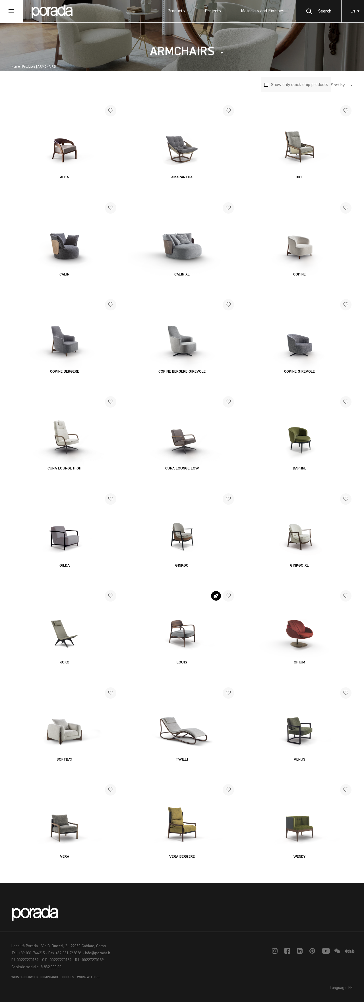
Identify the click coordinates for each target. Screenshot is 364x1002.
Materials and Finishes (262, 11)
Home (15, 66)
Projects (213, 11)
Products (176, 11)
